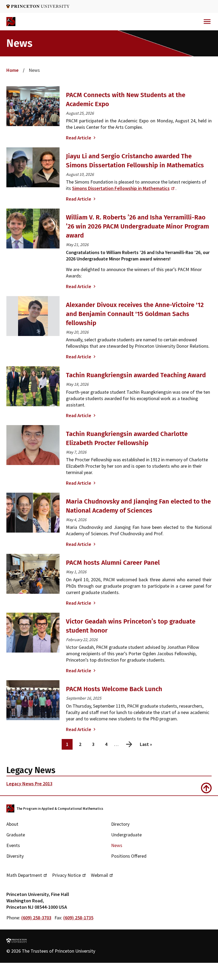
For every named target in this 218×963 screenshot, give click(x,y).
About (12, 824)
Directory (120, 824)
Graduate (15, 835)
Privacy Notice (66, 875)
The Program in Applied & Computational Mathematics (59, 808)
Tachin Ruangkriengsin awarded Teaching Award (136, 375)
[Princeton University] (37, 6)
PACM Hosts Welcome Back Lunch (114, 689)
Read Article (78, 138)
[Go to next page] (129, 743)
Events (13, 845)
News (116, 845)
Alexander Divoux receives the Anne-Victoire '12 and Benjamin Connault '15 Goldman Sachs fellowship (135, 314)
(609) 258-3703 (36, 918)
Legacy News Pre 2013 (29, 784)
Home (12, 70)
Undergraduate (126, 835)
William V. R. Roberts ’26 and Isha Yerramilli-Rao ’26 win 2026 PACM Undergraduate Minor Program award (137, 226)
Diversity (15, 856)
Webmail (99, 875)
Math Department (24, 875)
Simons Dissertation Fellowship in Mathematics (121, 188)
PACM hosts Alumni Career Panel (113, 562)
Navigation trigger (207, 21)
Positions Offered (128, 856)
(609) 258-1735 (78, 918)
